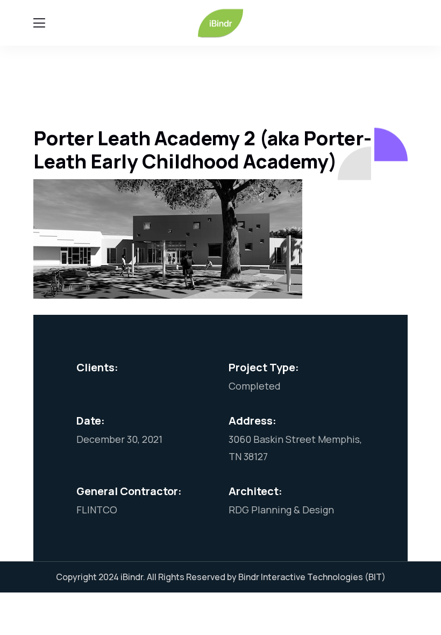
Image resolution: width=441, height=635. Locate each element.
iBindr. (132, 577)
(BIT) (375, 577)
